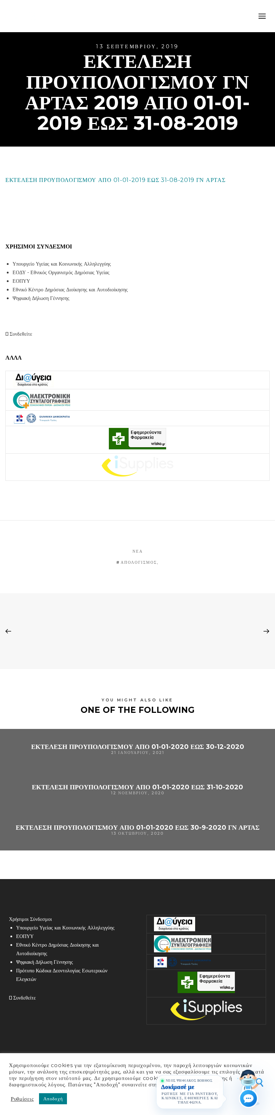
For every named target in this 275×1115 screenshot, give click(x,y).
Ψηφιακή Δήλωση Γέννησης (41, 298)
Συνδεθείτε (20, 334)
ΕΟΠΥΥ (21, 281)
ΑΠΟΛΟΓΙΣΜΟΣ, (140, 562)
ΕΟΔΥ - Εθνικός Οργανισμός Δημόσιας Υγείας (61, 272)
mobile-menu (261, 16)
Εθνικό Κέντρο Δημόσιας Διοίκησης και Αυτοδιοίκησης (70, 289)
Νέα (137, 551)
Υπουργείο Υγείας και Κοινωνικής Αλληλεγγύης (62, 264)
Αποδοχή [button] (53, 1098)
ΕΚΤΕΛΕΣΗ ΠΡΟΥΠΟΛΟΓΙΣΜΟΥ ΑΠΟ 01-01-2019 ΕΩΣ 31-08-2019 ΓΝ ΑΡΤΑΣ (115, 180)
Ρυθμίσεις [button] (22, 1099)
